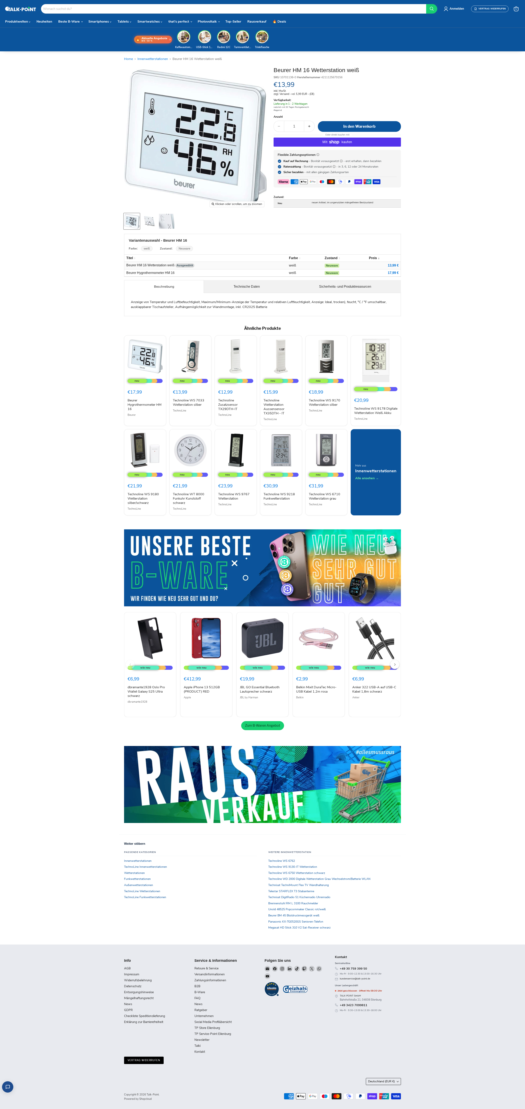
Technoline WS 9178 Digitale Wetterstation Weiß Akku (375, 410)
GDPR (128, 1010)
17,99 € (393, 273)
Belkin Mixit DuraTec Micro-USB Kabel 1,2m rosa (316, 689)
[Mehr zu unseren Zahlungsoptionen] (317, 154)
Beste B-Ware (69, 21)
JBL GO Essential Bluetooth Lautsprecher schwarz (260, 689)
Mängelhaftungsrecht (139, 998)
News (128, 1004)
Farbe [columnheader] (293, 258)
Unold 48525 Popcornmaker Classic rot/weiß (297, 909)
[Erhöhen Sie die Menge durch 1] (309, 126)
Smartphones (99, 21)
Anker (356, 697)
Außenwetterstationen (138, 885)
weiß (147, 248)
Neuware (184, 248)
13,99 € (393, 265)
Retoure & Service (206, 968)
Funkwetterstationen (137, 879)
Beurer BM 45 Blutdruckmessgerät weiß (294, 915)
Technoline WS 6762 (281, 861)
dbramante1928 (137, 702)
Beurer (132, 415)
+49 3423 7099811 (353, 1005)
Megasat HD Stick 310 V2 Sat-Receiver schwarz (299, 928)
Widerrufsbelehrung (138, 980)
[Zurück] (130, 664)
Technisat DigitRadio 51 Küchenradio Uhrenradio (299, 897)
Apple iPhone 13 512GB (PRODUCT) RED (202, 689)
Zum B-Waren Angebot (262, 725)
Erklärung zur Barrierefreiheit (143, 1022)
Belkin (300, 697)
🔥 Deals (279, 21)
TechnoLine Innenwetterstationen (145, 867)
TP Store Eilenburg (207, 1028)
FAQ (197, 998)
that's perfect (179, 21)
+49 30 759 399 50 (353, 968)
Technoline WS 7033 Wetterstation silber (188, 402)
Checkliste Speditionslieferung (144, 1016)
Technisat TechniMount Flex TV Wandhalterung (298, 885)
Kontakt (199, 1052)
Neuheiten (44, 21)
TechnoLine (179, 411)
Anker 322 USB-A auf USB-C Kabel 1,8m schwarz (374, 689)
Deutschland (381, 1081)
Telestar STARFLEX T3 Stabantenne (291, 891)
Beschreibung (164, 286)
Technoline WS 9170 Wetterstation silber (324, 402)
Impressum (131, 974)
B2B (197, 986)
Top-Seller (233, 21)
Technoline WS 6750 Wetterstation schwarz (296, 873)
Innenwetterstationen (152, 59)
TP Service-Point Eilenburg (212, 1034)
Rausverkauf (256, 21)
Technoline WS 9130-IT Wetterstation (292, 867)
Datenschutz (133, 986)
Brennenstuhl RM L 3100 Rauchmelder (293, 903)
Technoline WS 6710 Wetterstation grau (324, 496)
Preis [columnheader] (373, 258)
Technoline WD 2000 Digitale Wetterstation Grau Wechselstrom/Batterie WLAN (319, 879)
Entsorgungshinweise (139, 992)
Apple (187, 697)
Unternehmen (204, 1016)
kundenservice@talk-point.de (355, 978)
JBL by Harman (249, 697)
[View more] (262, 567)
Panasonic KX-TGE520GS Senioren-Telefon (295, 922)
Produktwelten (17, 21)
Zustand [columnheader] (331, 258)
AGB (127, 968)
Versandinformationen (209, 974)
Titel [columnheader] (129, 258)
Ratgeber (200, 1010)
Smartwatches (149, 21)
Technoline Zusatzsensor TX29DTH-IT (228, 404)
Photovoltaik (208, 21)
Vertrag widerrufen (144, 1060)
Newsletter (201, 1040)
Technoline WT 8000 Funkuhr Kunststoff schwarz (188, 498)
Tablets (124, 21)
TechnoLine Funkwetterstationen (145, 897)
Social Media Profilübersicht (213, 1022)
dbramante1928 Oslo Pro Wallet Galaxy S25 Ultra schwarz (146, 691)
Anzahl (278, 116)
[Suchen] (431, 9)
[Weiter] (394, 664)
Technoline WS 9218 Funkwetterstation (279, 496)
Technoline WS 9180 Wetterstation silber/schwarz (143, 498)
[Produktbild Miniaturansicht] (132, 221)
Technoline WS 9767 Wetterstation (234, 496)
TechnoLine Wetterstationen (142, 891)
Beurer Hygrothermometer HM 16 (144, 404)
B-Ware (199, 992)
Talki (197, 1046)
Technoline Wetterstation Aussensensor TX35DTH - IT (274, 407)
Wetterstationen (134, 873)
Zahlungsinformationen (210, 980)
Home (128, 59)
